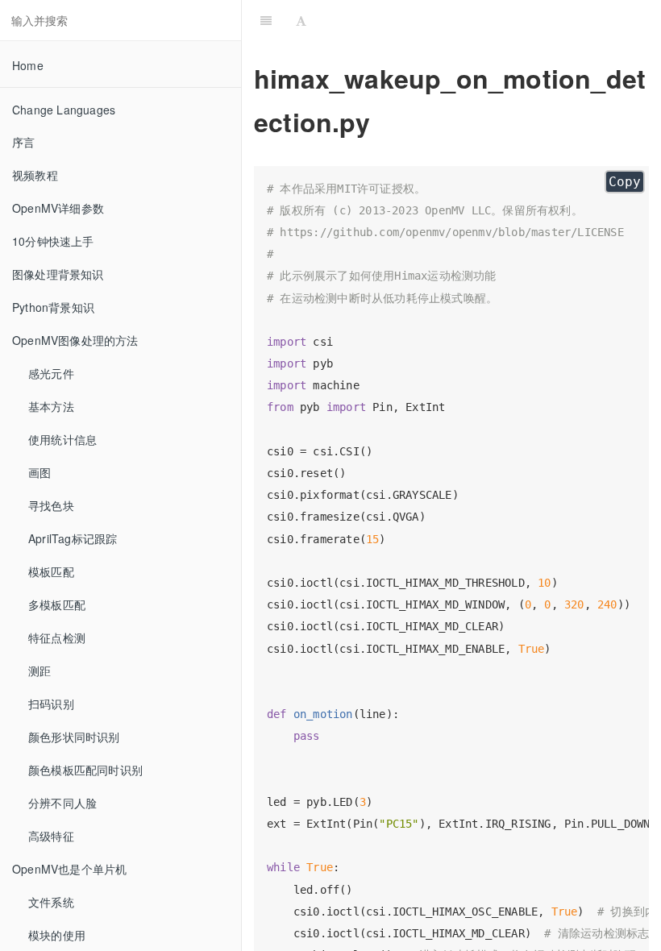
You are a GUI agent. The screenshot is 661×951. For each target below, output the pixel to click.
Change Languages (63, 110)
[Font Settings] (301, 20)
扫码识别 (51, 704)
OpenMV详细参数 (58, 208)
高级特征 (51, 836)
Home (28, 65)
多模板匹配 (56, 604)
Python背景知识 (53, 307)
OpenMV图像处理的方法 (75, 340)
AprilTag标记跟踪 (72, 538)
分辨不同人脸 (62, 803)
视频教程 (35, 175)
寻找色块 (51, 505)
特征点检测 (56, 637)
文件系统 (51, 902)
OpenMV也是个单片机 (69, 869)
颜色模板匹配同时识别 (85, 770)
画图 (39, 472)
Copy (625, 181)
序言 (23, 142)
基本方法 (51, 406)
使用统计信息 (62, 439)
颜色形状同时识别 (74, 737)
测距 (39, 670)
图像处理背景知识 (58, 274)
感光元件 (51, 373)
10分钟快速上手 (53, 241)
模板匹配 (51, 571)
